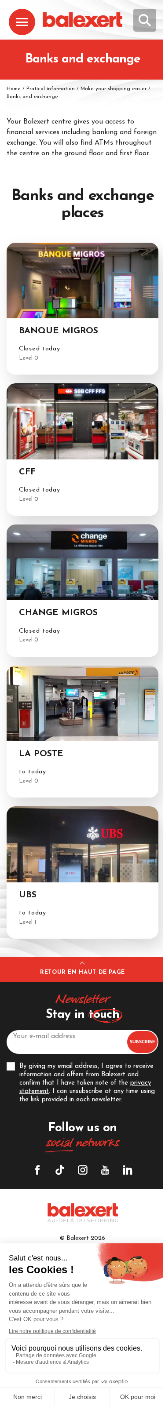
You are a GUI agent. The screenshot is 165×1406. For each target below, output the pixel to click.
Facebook (37, 1170)
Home (14, 88)
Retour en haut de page (82, 972)
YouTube (105, 1170)
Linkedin (127, 1170)
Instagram (83, 1170)
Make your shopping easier (114, 88)
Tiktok (60, 1170)
